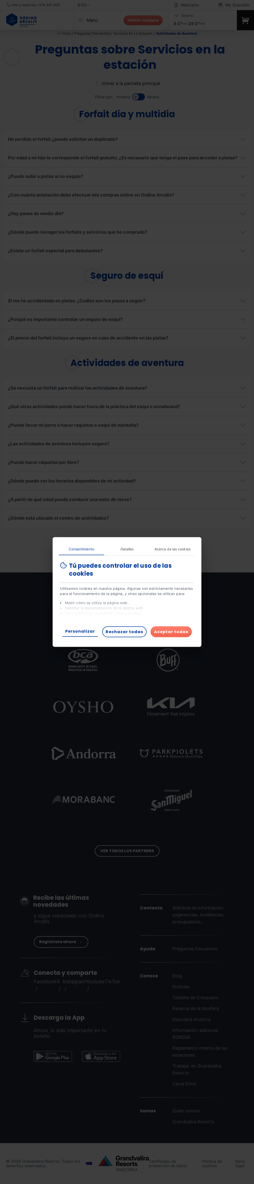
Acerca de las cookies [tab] (172, 549)
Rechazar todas (124, 632)
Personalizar (80, 631)
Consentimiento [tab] (81, 549)
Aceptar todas (171, 632)
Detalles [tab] (127, 549)
